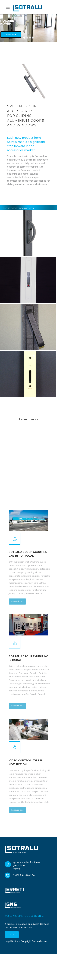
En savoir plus (17, 601)
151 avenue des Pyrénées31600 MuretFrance (26, 865)
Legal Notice (12, 941)
